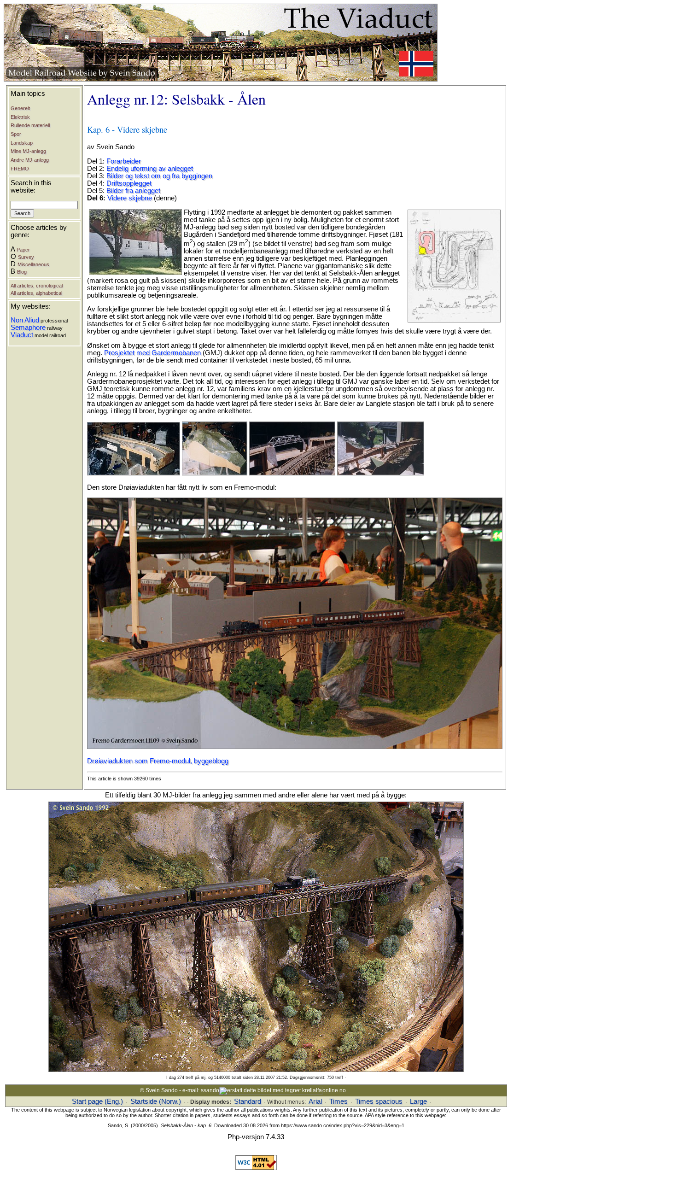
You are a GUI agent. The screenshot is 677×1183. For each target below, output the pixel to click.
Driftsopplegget (129, 183)
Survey (26, 257)
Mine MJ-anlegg (28, 151)
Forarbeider (123, 161)
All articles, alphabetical (36, 293)
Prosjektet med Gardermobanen (152, 353)
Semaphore (28, 327)
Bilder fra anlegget (133, 190)
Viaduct (22, 335)
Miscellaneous (33, 264)
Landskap (22, 143)
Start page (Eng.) (97, 1101)
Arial (315, 1101)
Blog (22, 272)
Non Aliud (25, 320)
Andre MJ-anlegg (30, 160)
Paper (23, 249)
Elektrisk (20, 117)
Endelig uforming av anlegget (149, 168)
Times (338, 1101)
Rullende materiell (30, 125)
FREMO (20, 168)
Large (418, 1101)
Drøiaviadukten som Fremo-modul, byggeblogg (157, 761)
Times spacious (379, 1101)
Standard (247, 1101)
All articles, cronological (37, 285)
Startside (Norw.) (155, 1101)
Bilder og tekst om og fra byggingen (159, 176)
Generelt (20, 108)
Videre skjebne (129, 198)
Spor (16, 134)
